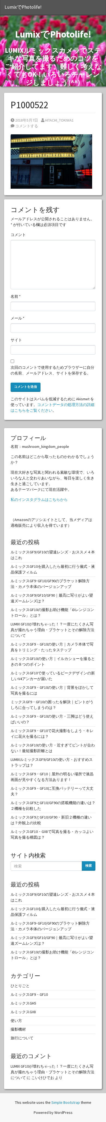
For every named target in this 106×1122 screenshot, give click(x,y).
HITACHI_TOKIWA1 (59, 120)
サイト (16, 339)
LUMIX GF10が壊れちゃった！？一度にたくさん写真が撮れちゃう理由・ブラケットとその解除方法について (52, 630)
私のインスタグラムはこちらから (39, 499)
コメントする (26, 125)
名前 (16, 296)
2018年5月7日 (26, 120)
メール (17, 318)
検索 (88, 865)
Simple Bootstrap (65, 1102)
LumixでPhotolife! (23, 7)
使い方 (16, 1020)
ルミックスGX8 (23, 1011)
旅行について (22, 1038)
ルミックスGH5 (23, 1003)
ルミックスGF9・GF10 (29, 994)
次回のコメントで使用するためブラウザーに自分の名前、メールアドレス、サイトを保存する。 (52, 370)
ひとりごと (20, 985)
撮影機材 (18, 1029)
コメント (18, 234)
